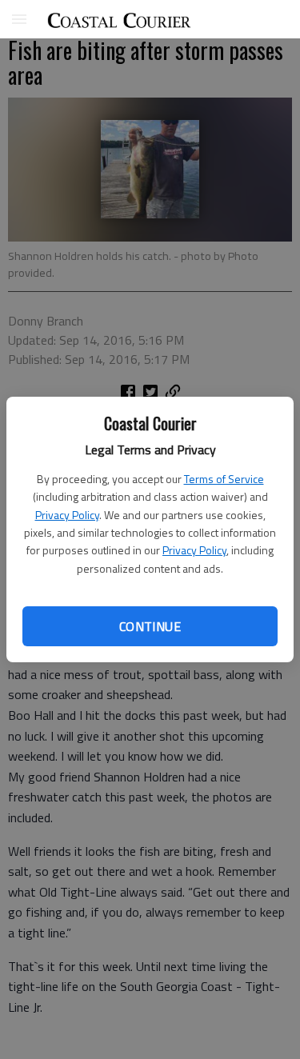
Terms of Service (224, 478)
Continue (150, 626)
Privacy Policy (67, 514)
